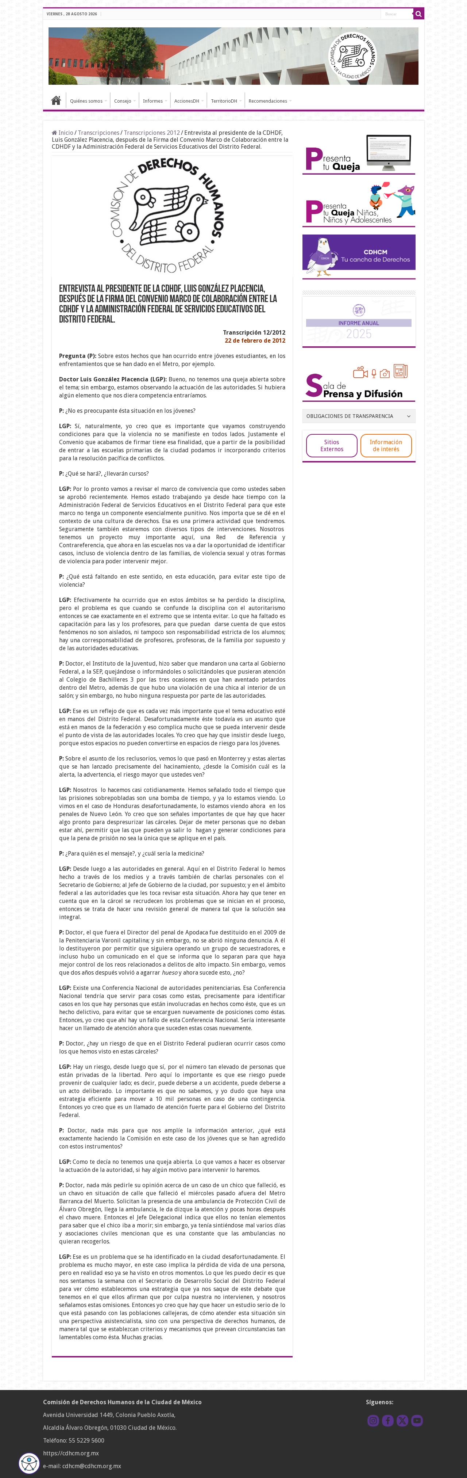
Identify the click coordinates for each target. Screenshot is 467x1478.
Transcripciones (98, 132)
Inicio (56, 100)
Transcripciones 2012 (152, 132)
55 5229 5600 (86, 1440)
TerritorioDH (224, 101)
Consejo (122, 101)
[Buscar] (418, 13)
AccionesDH (186, 101)
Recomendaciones (268, 101)
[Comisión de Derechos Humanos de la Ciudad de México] (234, 55)
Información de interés (386, 446)
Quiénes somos (86, 101)
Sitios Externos (331, 446)
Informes (153, 101)
